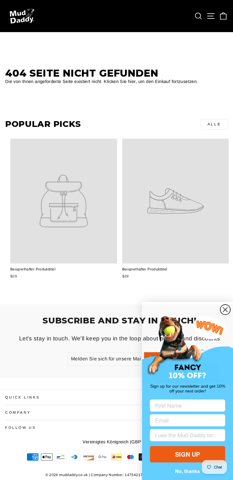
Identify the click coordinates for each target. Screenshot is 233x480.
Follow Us (20, 427)
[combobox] (185, 435)
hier (132, 81)
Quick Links (22, 397)
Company (18, 412)
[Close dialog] (225, 309)
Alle (214, 124)
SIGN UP (187, 454)
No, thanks (187, 471)
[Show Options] (219, 435)
